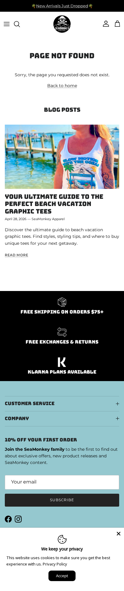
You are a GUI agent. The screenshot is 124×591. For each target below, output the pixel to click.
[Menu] (6, 24)
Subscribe (62, 500)
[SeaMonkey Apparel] (62, 24)
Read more (16, 255)
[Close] (119, 533)
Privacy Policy (55, 564)
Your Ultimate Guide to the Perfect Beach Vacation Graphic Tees (54, 203)
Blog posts (62, 110)
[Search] (19, 24)
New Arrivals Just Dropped (62, 5)
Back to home (62, 85)
